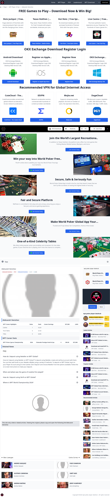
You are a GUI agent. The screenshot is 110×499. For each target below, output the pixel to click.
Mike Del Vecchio (96, 434)
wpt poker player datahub (90, 495)
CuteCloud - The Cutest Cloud (13, 95)
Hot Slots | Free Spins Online (69, 19)
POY (69, 2)
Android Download (13, 57)
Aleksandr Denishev (27, 7)
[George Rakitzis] (86, 409)
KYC (99, 360)
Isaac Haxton (95, 440)
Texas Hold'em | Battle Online (41, 19)
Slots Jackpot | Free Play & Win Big (13, 19)
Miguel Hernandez (96, 416)
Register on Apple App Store (41, 57)
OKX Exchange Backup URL (97, 57)
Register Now (69, 57)
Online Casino (95, 446)
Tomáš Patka (95, 428)
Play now (107, 318)
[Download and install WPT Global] (86, 347)
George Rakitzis (96, 410)
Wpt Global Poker (102, 336)
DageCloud (97, 95)
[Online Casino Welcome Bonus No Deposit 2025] (86, 444)
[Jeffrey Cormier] (86, 403)
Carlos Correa (73, 457)
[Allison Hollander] (86, 450)
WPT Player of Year (14, 7)
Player (5, 7)
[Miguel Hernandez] (86, 415)
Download (105, 2)
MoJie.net (69, 95)
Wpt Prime (94, 336)
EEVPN (41, 95)
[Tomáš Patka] (86, 427)
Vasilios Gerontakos (97, 422)
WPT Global (94, 342)
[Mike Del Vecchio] (86, 433)
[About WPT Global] (86, 341)
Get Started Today (73, 150)
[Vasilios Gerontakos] (86, 421)
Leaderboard (77, 2)
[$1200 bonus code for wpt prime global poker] (86, 335)
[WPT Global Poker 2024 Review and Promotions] (86, 353)
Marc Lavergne (8, 457)
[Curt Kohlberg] (86, 456)
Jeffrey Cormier (96, 404)
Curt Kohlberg (95, 457)
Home (53, 2)
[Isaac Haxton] (86, 438)
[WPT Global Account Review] (86, 359)
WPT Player (61, 2)
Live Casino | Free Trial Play (97, 19)
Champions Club (105, 434)
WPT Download (90, 2)
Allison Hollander (96, 451)
